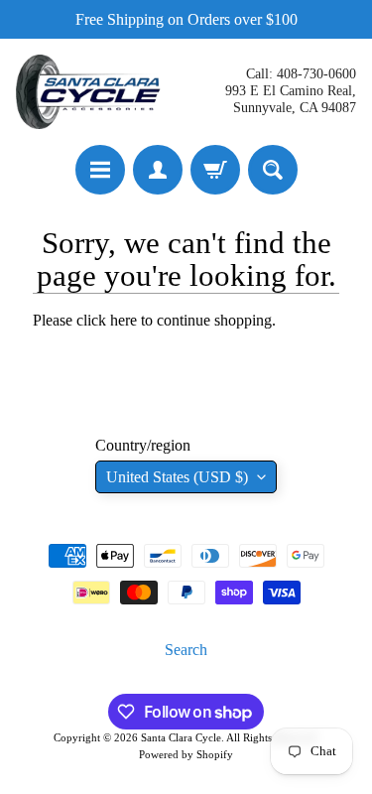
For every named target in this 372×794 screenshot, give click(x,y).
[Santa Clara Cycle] (90, 92)
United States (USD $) (177, 476)
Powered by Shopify (186, 754)
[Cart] (215, 170)
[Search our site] (273, 170)
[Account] (158, 170)
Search (186, 649)
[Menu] (100, 170)
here (123, 320)
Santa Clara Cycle (181, 737)
